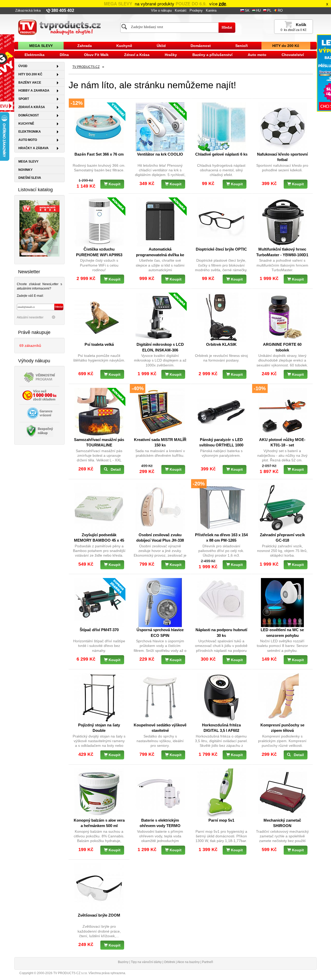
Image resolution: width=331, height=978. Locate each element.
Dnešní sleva (29, 178)
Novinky (25, 170)
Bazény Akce (29, 82)
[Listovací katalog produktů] (39, 228)
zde (222, 4)
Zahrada (84, 46)
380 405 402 (62, 10)
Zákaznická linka (28, 10)
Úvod (22, 66)
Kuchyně (124, 46)
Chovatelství (293, 55)
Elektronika (34, 55)
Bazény (123, 962)
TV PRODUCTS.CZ (86, 67)
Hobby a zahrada (33, 90)
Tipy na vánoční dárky (146, 962)
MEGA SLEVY (41, 46)
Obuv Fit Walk (96, 55)
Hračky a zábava (33, 148)
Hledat (227, 27)
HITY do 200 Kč (285, 46)
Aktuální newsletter (30, 317)
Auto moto (257, 55)
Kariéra (211, 10)
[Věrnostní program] (39, 377)
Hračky (171, 55)
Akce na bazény (188, 962)
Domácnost (201, 46)
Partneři (207, 962)
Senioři (241, 46)
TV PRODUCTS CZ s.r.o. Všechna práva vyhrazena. (89, 973)
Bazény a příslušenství (212, 55)
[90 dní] (39, 413)
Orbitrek (169, 962)
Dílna (64, 55)
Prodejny (196, 10)
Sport (23, 99)
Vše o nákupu (161, 10)
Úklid (161, 46)
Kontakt (180, 10)
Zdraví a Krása (136, 55)
